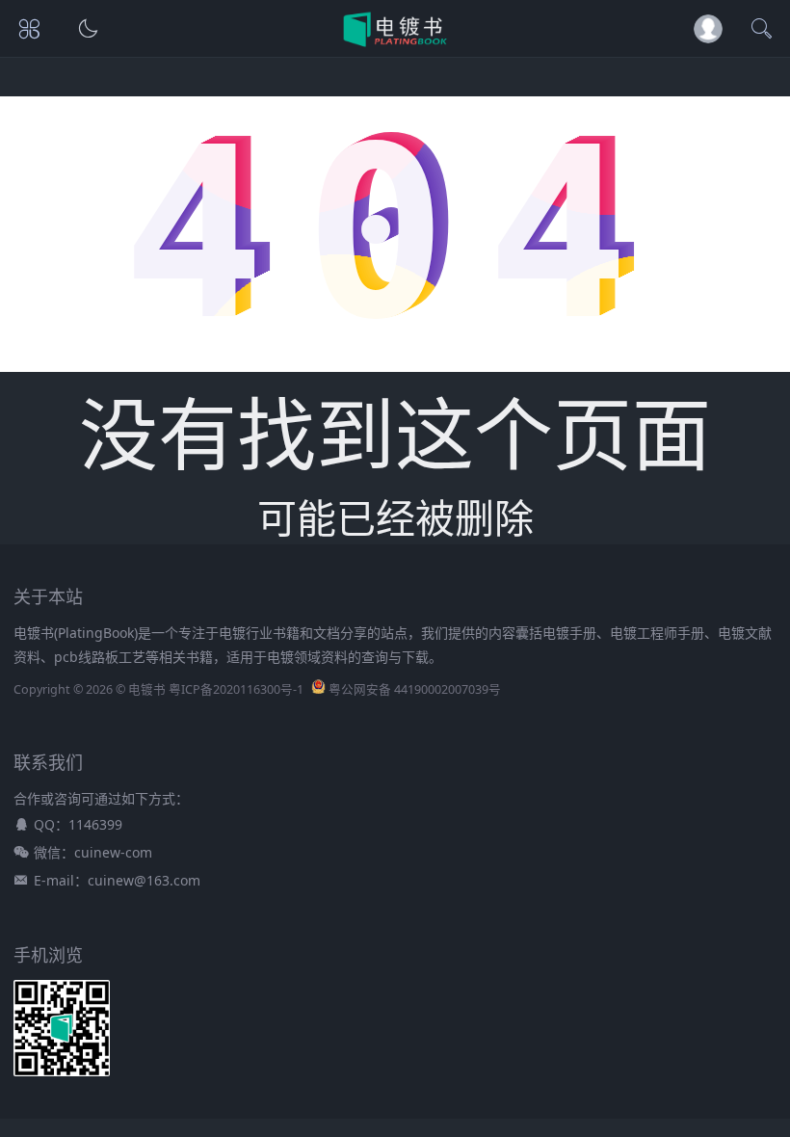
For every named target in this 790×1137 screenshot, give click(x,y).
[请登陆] (708, 29)
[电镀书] (395, 41)
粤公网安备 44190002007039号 (415, 689)
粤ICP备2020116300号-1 (236, 689)
